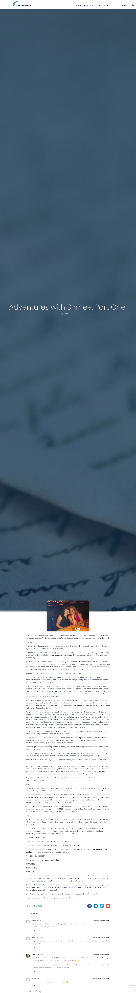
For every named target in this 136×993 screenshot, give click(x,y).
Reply (33, 930)
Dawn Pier (35, 954)
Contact (123, 5)
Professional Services (107, 5)
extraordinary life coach (62, 655)
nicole (34, 978)
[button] (133, 5)
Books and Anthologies (84, 5)
